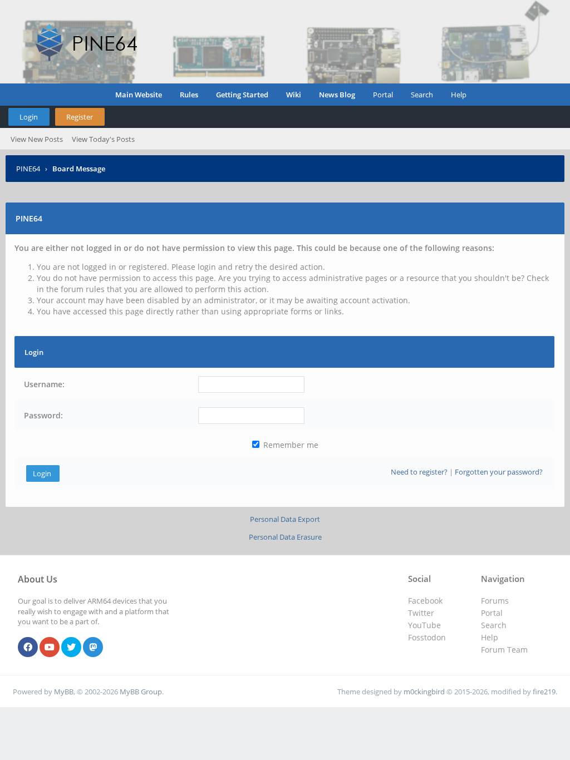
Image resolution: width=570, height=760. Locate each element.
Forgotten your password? (499, 472)
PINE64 (28, 169)
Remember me (289, 445)
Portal (383, 95)
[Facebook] (28, 648)
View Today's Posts (103, 139)
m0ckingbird (424, 692)
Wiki (293, 95)
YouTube (424, 625)
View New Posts (37, 139)
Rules (189, 95)
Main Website (138, 95)
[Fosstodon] (93, 648)
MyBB (63, 692)
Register (79, 117)
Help (458, 95)
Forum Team (504, 649)
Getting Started (242, 95)
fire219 (544, 692)
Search (422, 95)
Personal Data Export (285, 519)
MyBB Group (141, 692)
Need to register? (419, 472)
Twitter (421, 613)
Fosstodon (427, 637)
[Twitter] (71, 648)
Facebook (425, 600)
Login (28, 117)
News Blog (337, 95)
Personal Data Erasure (285, 537)
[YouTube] (50, 648)
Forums (495, 600)
